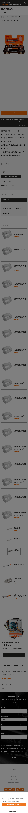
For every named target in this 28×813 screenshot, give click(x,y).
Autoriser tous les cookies (14, 804)
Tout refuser (14, 808)
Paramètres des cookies (14, 811)
